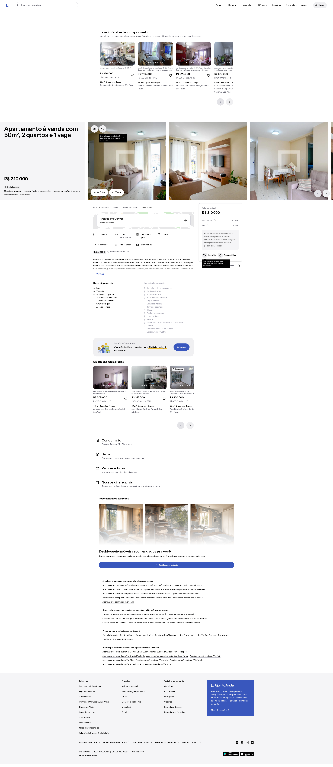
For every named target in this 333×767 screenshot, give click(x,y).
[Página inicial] (7, 5)
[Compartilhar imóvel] (94, 129)
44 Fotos (101, 192)
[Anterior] (220, 102)
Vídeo (118, 192)
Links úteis (290, 5)
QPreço (261, 5)
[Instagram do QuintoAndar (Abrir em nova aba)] (242, 742)
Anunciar (247, 5)
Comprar (232, 5)
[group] (117, 65)
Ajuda (303, 5)
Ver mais (100, 274)
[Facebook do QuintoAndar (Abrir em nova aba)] (236, 742)
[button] (143, 442)
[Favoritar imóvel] (102, 129)
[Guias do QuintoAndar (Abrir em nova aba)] (247, 742)
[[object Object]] (124, 137)
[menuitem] (220, 5)
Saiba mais (181, 347)
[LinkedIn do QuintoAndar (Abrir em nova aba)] (252, 742)
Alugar (219, 5)
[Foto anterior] (104, 53)
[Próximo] (229, 102)
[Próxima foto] (130, 53)
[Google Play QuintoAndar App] (231, 754)
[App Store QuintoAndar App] (247, 754)
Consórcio (276, 5)
